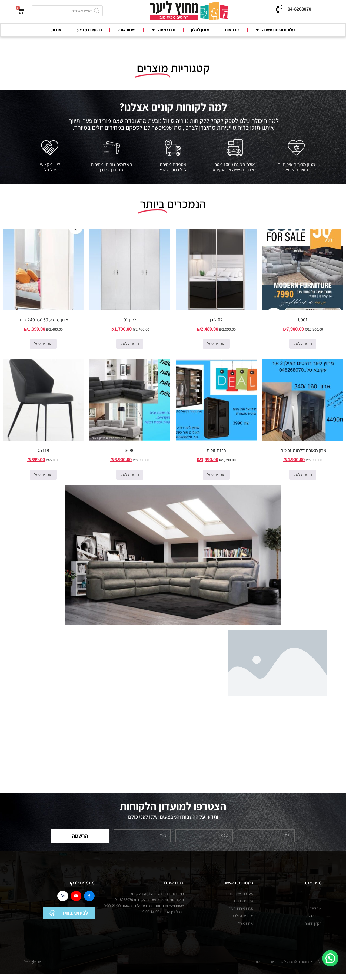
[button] (330, 958)
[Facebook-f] (89, 896)
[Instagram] (62, 896)
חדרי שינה (166, 30)
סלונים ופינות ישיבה (278, 30)
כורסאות (232, 30)
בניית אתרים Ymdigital (39, 961)
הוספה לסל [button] (303, 343)
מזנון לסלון (200, 30)
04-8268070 (299, 9)
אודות (56, 30)
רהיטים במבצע (89, 30)
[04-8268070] (279, 9)
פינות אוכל (126, 30)
